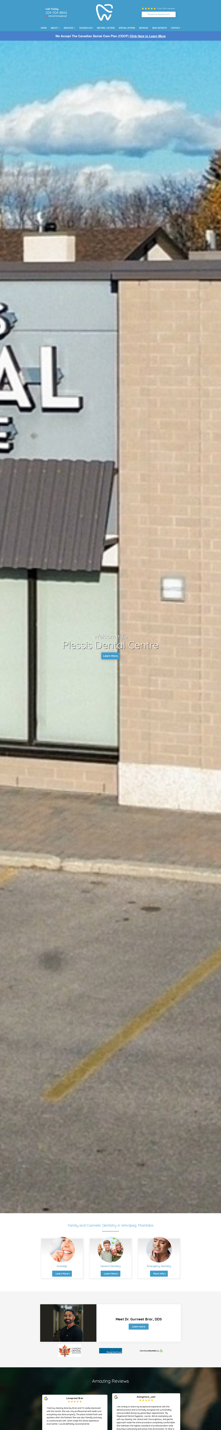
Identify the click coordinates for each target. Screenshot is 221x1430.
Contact (175, 28)
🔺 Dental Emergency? (56, 16)
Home (44, 28)
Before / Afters (106, 28)
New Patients (159, 28)
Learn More (110, 655)
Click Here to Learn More (148, 36)
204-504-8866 (56, 12)
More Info (158, 1273)
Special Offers (127, 28)
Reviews (143, 28)
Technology (86, 28)
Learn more (138, 1326)
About (54, 28)
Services (68, 28)
